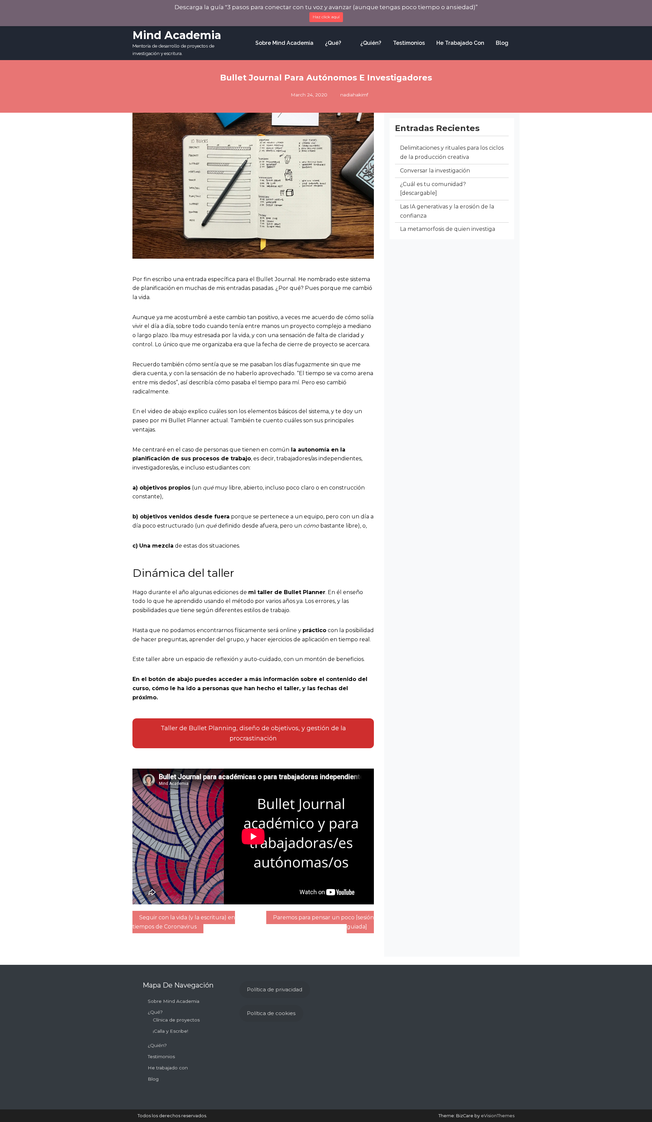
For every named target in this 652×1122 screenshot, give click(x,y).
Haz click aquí (326, 16)
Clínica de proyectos (176, 1020)
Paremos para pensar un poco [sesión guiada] (323, 922)
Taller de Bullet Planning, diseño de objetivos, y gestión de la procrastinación (253, 733)
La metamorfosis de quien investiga (447, 229)
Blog (502, 43)
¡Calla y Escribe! (170, 1031)
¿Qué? (333, 43)
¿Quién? (370, 43)
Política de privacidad (274, 989)
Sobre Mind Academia (284, 43)
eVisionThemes (497, 1115)
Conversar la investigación (435, 170)
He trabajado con (460, 43)
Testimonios (409, 43)
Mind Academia (176, 35)
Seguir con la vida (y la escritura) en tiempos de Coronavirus (183, 922)
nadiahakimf (354, 94)
